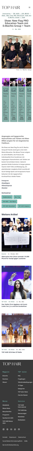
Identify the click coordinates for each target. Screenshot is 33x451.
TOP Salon (22, 372)
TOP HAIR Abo (22, 410)
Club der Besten (23, 395)
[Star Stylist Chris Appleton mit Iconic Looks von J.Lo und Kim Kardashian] (16, 282)
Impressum (12, 437)
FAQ (19, 376)
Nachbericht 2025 (8, 418)
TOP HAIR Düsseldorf (9, 206)
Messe (5, 401)
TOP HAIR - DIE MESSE (21, 13)
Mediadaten (21, 420)
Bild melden (6, 118)
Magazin (6, 372)
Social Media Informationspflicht (12, 441)
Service (21, 401)
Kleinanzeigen (22, 413)
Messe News (6, 408)
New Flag (17, 197)
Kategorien (21, 389)
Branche (5, 376)
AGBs (25, 441)
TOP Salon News (23, 392)
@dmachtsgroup (7, 185)
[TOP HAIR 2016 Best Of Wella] (16, 330)
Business (5, 379)
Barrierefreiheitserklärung (11, 445)
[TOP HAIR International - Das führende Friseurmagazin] (12, 363)
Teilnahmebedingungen (25, 382)
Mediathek (6, 405)
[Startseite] (11, 7)
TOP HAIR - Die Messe (9, 201)
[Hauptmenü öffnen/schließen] (29, 7)
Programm (6, 415)
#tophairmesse (7, 197)
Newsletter (21, 417)
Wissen (5, 382)
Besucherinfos (7, 411)
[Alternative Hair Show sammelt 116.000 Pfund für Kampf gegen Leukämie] (16, 234)
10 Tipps (20, 385)
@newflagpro (6, 183)
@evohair (4, 188)
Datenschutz (22, 437)
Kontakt (5, 437)
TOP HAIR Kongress (24, 206)
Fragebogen (21, 379)
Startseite (6, 13)
